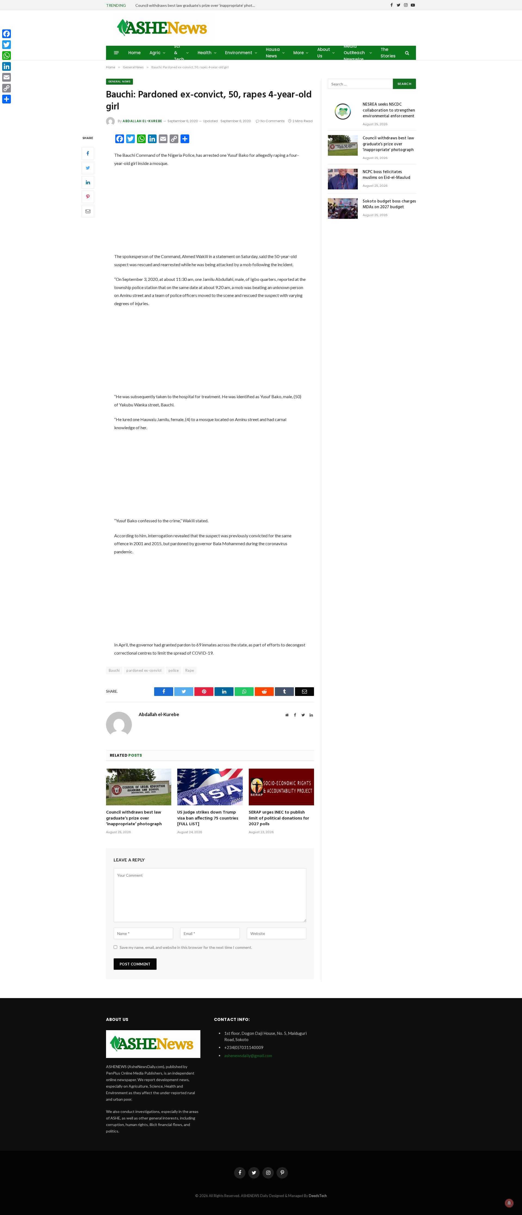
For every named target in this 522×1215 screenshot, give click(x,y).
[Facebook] (88, 153)
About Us (323, 53)
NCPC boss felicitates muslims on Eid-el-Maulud (386, 175)
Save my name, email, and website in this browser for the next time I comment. (186, 947)
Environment (239, 53)
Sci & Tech (179, 52)
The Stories (388, 53)
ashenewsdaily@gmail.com (248, 1055)
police (174, 670)
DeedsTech (318, 1195)
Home (134, 53)
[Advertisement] (210, 212)
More (298, 53)
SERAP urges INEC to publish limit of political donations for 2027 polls (279, 818)
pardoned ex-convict (143, 670)
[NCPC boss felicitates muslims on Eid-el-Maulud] (343, 179)
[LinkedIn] (88, 182)
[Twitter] (88, 168)
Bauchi (114, 670)
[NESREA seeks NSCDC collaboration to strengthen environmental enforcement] (343, 111)
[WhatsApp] (6, 55)
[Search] (406, 53)
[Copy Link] (6, 88)
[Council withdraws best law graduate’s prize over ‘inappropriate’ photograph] (138, 787)
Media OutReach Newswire (354, 52)
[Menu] (116, 53)
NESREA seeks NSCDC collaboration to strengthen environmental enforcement (389, 110)
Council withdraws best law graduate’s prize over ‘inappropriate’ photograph (196, 5)
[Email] (88, 211)
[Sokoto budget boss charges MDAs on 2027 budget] (343, 208)
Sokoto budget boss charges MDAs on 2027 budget (389, 204)
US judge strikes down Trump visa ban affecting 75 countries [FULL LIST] (207, 818)
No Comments (272, 121)
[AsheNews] (163, 28)
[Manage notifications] (509, 1203)
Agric (155, 53)
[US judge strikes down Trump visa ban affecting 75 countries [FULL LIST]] (210, 787)
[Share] (6, 99)
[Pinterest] (88, 197)
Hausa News (273, 53)
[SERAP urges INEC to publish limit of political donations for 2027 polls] (281, 787)
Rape (189, 670)
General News (119, 81)
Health (205, 53)
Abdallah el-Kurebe (142, 121)
